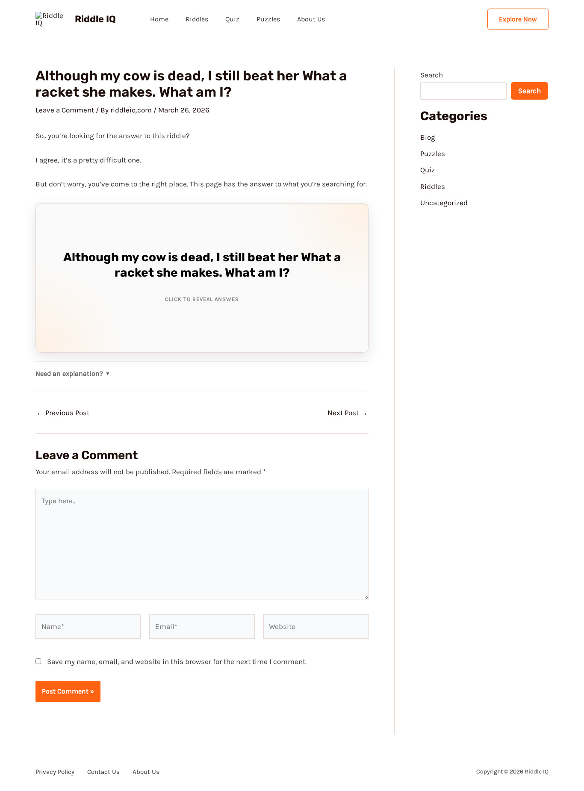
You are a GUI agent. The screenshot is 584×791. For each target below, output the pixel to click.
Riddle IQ (95, 19)
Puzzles (268, 19)
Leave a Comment (64, 110)
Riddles (197, 19)
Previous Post (62, 412)
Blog (427, 137)
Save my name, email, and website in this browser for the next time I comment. (177, 661)
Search (431, 75)
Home (159, 19)
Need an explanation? (72, 373)
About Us (311, 19)
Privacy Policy (54, 772)
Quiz (232, 19)
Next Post (347, 412)
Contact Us (103, 772)
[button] (518, 19)
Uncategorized (444, 202)
